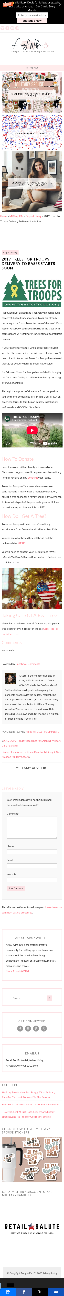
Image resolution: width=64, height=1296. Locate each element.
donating (33, 477)
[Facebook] (24, 1292)
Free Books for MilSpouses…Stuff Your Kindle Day (30, 1104)
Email (10, 860)
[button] (32, 12)
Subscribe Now (32, 20)
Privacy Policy (50, 1273)
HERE (21, 543)
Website (11, 874)
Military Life (16, 216)
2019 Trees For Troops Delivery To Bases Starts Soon (28, 263)
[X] (40, 1292)
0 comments (51, 731)
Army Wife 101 (34, 731)
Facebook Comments (28, 663)
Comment (13, 813)
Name (10, 846)
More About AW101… (18, 971)
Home (3, 216)
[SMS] (8, 1292)
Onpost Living (33, 216)
